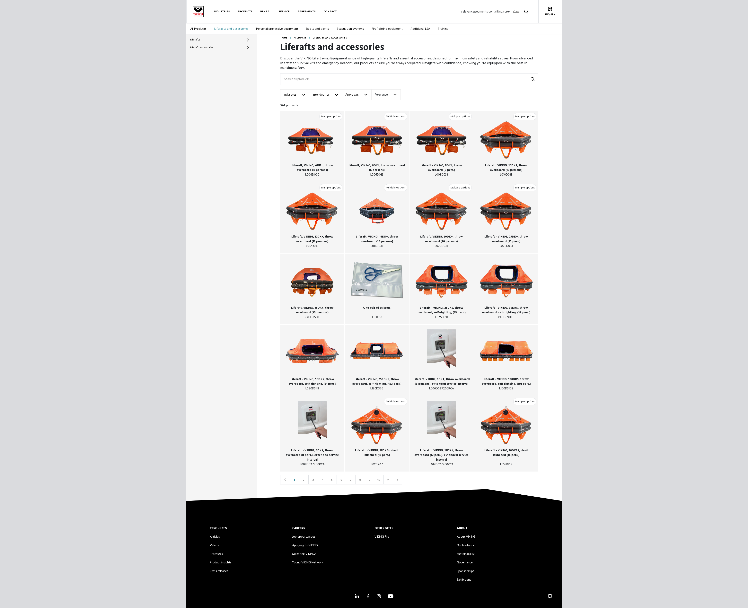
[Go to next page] (397, 479)
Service (284, 11)
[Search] (526, 12)
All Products (198, 28)
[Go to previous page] (285, 479)
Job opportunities (303, 536)
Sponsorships (465, 571)
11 (388, 480)
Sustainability (465, 554)
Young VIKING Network (307, 562)
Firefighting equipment (387, 28)
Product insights (221, 562)
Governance (465, 562)
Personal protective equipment (277, 28)
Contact (330, 11)
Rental (265, 11)
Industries (222, 11)
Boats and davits (317, 28)
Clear (516, 11)
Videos (214, 545)
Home (283, 38)
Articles (215, 536)
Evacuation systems (350, 28)
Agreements (306, 11)
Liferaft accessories (201, 47)
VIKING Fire (381, 536)
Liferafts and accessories (231, 28)
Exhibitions (464, 579)
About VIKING (466, 536)
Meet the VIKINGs (304, 554)
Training (443, 28)
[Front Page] (198, 11)
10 (378, 480)
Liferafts (195, 40)
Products (245, 11)
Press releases (219, 571)
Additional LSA (420, 28)
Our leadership (466, 545)
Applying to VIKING (305, 545)
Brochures (216, 554)
